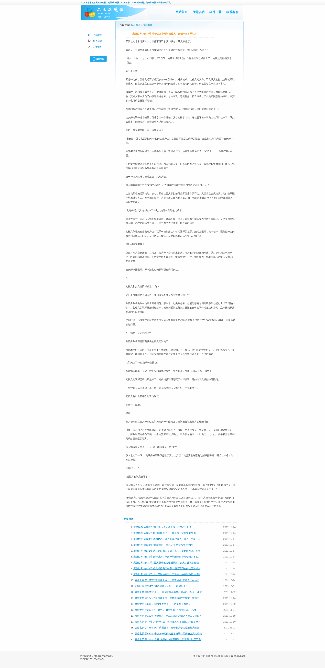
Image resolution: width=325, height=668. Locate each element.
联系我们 (208, 656)
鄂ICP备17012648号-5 (92, 659)
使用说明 (218, 656)
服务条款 (98, 40)
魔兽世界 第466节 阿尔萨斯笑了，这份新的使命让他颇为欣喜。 (168, 627)
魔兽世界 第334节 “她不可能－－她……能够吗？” (160, 586)
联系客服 (232, 12)
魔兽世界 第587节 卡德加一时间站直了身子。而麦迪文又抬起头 (168, 633)
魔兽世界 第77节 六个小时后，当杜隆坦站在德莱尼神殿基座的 (167, 621)
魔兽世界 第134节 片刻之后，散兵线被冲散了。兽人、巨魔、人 (166, 539)
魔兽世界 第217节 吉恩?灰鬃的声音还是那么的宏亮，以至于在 (168, 639)
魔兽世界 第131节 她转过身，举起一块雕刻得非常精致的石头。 (166, 556)
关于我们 (98, 46)
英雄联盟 (148, 24)
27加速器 (85, 2)
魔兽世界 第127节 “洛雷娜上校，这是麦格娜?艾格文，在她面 (167, 580)
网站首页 (182, 12)
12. (133, 592)
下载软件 (98, 34)
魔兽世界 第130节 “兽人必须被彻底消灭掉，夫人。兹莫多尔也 (166, 562)
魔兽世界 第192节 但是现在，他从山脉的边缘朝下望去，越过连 (168, 615)
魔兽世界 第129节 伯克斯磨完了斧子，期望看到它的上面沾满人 (166, 568)
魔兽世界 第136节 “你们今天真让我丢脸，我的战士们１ (162, 527)
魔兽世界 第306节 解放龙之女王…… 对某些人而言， (163, 604)
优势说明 (198, 12)
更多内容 (128, 519)
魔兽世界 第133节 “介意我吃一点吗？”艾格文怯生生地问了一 (165, 544)
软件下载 (215, 12)
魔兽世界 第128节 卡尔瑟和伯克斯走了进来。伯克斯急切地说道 (166, 574)
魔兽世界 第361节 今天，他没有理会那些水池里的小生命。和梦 (168, 592)
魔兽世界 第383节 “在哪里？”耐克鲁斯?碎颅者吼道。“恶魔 (165, 610)
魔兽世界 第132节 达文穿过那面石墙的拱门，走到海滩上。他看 (166, 550)
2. (132, 533)
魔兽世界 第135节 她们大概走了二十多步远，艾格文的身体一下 (166, 533)
